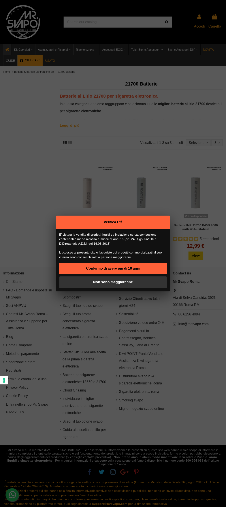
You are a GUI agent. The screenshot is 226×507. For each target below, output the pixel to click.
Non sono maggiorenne (113, 282)
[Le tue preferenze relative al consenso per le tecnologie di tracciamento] (4, 380)
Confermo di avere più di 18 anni (113, 268)
